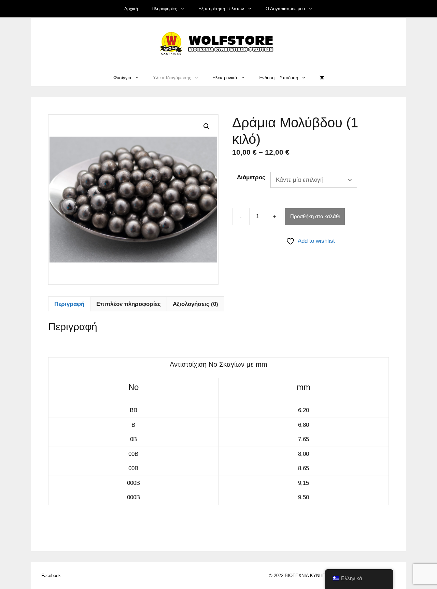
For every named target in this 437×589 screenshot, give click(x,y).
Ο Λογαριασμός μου (285, 8)
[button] (206, 126)
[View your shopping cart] (322, 77)
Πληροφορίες (164, 8)
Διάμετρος (251, 177)
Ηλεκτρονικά (224, 77)
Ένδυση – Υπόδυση (278, 77)
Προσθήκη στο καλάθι (315, 216)
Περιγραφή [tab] (69, 304)
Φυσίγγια (122, 77)
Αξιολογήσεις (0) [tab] (195, 304)
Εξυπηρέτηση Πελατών (221, 8)
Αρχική (131, 8)
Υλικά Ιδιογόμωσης (172, 77)
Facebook (51, 575)
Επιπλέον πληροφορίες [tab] (128, 304)
